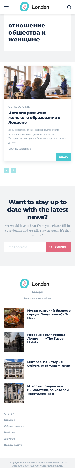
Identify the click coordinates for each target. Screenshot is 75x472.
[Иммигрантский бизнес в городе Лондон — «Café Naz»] (14, 318)
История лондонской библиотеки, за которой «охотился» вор (48, 390)
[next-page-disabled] (13, 170)
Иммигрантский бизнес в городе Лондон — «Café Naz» (49, 314)
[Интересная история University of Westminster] (14, 369)
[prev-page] (6, 170)
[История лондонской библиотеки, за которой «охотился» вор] (14, 393)
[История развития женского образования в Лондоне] (37, 82)
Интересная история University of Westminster (48, 364)
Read (63, 157)
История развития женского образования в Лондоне (34, 118)
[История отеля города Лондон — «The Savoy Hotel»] (14, 342)
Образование (19, 107)
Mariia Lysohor (19, 149)
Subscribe (58, 247)
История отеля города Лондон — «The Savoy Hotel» (46, 338)
